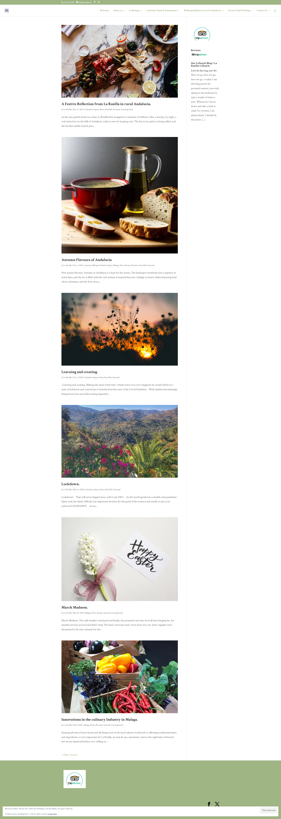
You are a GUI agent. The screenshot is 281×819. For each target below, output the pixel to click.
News (102, 109)
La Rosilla (68, 109)
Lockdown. (70, 484)
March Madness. (74, 607)
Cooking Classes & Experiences (162, 11)
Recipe (128, 265)
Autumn (88, 265)
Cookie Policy (52, 814)
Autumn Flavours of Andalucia (86, 259)
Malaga (116, 265)
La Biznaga (134, 11)
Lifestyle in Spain (92, 109)
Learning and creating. (79, 371)
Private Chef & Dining (239, 11)
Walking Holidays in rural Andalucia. (202, 11)
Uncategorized (127, 109)
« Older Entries (69, 755)
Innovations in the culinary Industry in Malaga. (99, 719)
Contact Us (262, 11)
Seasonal (116, 109)
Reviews (135, 265)
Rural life (108, 109)
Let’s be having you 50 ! (204, 70)
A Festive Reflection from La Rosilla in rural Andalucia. (106, 103)
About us (117, 11)
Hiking (95, 265)
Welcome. (104, 11)
